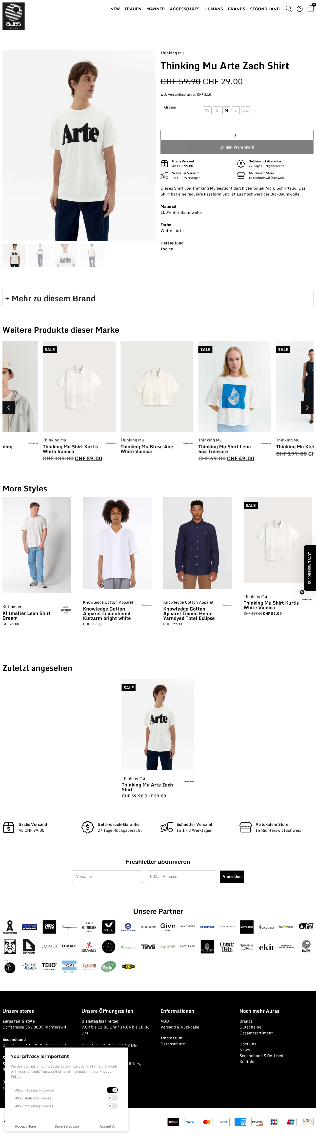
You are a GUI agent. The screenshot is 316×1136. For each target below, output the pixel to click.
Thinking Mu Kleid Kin (263, 446)
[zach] (79, 145)
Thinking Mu (172, 53)
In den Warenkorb (237, 147)
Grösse (170, 107)
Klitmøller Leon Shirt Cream (26, 615)
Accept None (25, 1126)
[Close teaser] (302, 592)
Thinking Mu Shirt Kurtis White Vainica (32, 449)
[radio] (207, 110)
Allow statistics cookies (33, 1098)
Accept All (108, 1126)
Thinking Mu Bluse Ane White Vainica (109, 449)
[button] (307, 407)
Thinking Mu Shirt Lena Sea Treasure (186, 449)
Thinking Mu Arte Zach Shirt (147, 787)
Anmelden (232, 876)
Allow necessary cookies (34, 1090)
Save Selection (67, 1126)
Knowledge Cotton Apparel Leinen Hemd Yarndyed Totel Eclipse (189, 613)
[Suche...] (289, 9)
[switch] (112, 1090)
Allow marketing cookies (34, 1106)
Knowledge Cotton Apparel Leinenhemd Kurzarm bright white (107, 613)
